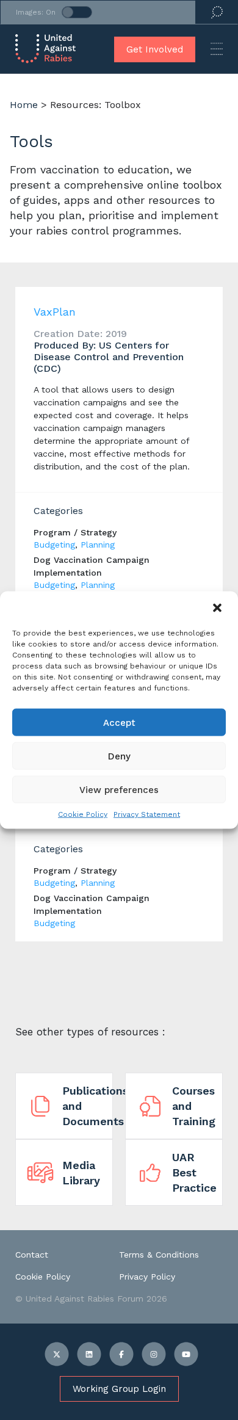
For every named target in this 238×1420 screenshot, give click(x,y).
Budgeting (54, 544)
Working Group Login (119, 1388)
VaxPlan (55, 311)
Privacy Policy (147, 1276)
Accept (119, 722)
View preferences (119, 789)
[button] (218, 608)
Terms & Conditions (159, 1254)
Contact (31, 1254)
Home (24, 104)
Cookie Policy (82, 814)
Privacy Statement (147, 814)
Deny (119, 755)
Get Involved (154, 49)
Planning (98, 544)
